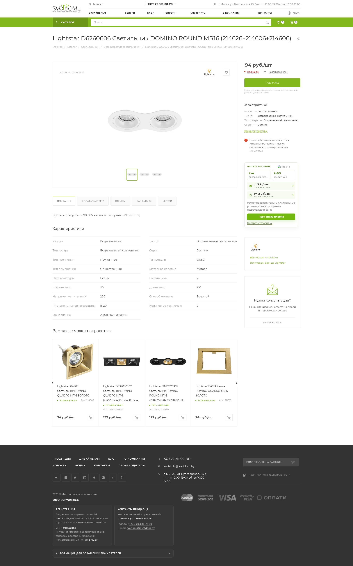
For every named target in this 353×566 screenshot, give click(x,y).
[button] (335, 431)
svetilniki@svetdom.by (179, 466)
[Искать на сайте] (267, 22)
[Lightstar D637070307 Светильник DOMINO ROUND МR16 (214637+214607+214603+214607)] (167, 361)
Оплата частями (93, 201)
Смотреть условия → (259, 222)
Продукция (62, 458)
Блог (112, 458)
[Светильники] (67, 8)
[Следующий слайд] (236, 383)
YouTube (103, 478)
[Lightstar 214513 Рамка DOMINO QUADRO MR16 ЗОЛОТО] (214, 361)
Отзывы (120, 201)
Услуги (167, 201)
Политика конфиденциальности (269, 475)
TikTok (113, 478)
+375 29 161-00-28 (160, 4)
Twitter (75, 478)
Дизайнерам (89, 458)
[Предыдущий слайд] (52, 383)
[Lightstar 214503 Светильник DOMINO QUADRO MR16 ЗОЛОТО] (75, 361)
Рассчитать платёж (271, 216)
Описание (64, 201)
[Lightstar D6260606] (145, 123)
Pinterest (122, 478)
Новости (60, 465)
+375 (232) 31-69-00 (140, 523)
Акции (80, 465)
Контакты (102, 465)
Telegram (94, 478)
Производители (132, 465)
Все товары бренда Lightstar (268, 262)
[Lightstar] (209, 72)
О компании (134, 458)
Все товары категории (264, 257)
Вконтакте (56, 478)
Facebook (66, 478)
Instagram (85, 478)
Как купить (144, 201)
